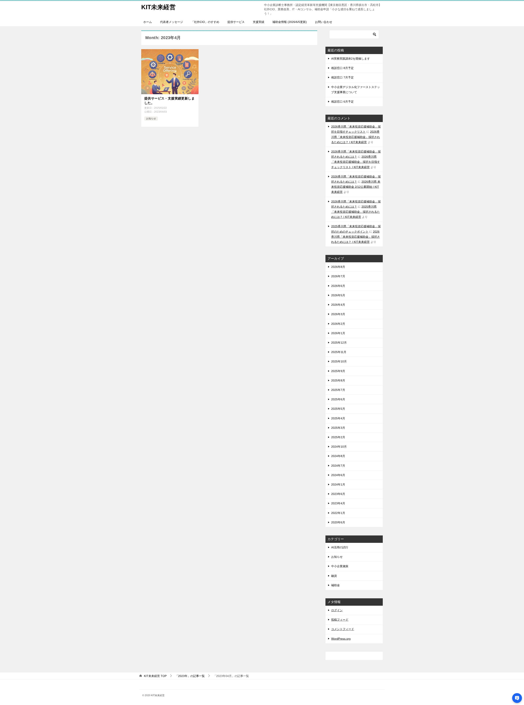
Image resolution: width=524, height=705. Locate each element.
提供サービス (236, 22)
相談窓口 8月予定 (342, 68)
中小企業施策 (339, 566)
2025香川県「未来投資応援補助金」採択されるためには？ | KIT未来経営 (355, 211)
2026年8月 (338, 266)
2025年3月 (338, 427)
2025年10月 (339, 361)
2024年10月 (339, 446)
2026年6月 (338, 285)
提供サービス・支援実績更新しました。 (169, 101)
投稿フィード (339, 619)
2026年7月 (338, 276)
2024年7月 (338, 465)
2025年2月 (338, 437)
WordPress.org (341, 638)
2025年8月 (338, 380)
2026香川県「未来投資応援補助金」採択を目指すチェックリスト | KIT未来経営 (355, 162)
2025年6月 (338, 399)
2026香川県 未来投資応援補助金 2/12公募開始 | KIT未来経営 (355, 187)
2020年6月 (338, 522)
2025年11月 (338, 352)
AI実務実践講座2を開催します (350, 58)
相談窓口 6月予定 (342, 101)
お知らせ (151, 118)
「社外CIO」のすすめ (205, 22)
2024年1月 (338, 484)
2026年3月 (338, 314)
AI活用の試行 (339, 547)
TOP (155, 676)
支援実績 (258, 22)
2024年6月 (338, 475)
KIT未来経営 (158, 7)
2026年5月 (338, 295)
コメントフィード (342, 629)
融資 (334, 575)
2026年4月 (338, 304)
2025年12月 (339, 342)
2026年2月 (338, 323)
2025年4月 (338, 418)
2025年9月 (338, 371)
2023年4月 (338, 503)
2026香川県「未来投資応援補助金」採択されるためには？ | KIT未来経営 (355, 137)
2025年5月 (338, 408)
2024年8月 (338, 456)
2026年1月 (338, 333)
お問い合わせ (323, 22)
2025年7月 (338, 390)
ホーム (147, 22)
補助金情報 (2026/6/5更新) (289, 22)
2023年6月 (338, 494)
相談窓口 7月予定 (342, 77)
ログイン (337, 610)
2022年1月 (338, 513)
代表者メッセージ (171, 22)
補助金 (335, 585)
